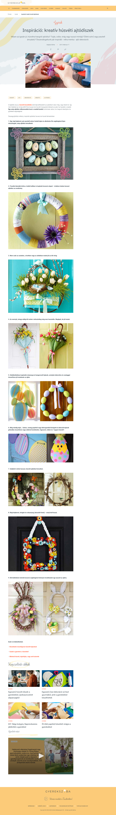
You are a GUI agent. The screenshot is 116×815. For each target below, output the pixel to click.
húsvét (12, 97)
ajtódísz (47, 97)
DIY (19, 97)
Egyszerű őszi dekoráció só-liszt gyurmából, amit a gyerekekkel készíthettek (55, 695)
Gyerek (16, 14)
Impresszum (31, 806)
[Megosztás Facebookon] (51, 49)
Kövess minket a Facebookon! (61, 799)
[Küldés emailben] (58, 49)
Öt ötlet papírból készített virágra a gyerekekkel (56, 725)
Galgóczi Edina (51, 44)
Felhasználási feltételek (66, 806)
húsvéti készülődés (25, 105)
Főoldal (9, 14)
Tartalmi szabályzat (82, 806)
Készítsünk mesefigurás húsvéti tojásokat (23, 647)
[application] (40, 756)
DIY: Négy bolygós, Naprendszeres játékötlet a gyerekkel (22, 725)
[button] (41, 756)
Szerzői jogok (42, 806)
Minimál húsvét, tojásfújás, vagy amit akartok (24, 656)
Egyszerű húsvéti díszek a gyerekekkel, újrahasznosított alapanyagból (20, 695)
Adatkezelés (52, 806)
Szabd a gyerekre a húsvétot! (19, 652)
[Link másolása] (65, 49)
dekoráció (28, 97)
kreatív (37, 97)
